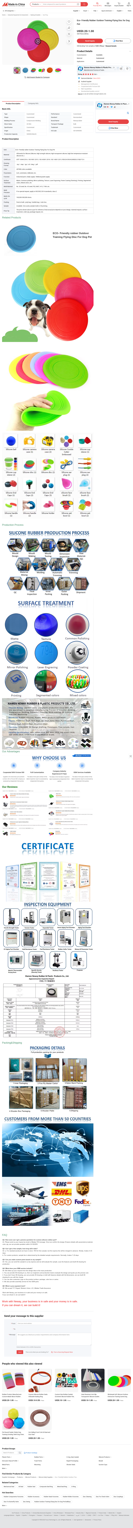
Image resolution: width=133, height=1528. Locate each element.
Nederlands (70, 1515)
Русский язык (48, 1515)
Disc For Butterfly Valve (11, 1502)
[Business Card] (128, 113)
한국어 (83, 1515)
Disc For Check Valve (102, 1497)
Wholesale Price (69, 1513)
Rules (129, 11)
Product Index (102, 1513)
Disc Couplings (118, 1497)
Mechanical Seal (9, 1487)
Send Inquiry (90, 41)
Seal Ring (45, 15)
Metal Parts (6, 1465)
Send (20, 1352)
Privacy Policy (97, 1520)
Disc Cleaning (87, 1497)
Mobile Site (111, 1513)
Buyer (85, 11)
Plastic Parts (6, 1457)
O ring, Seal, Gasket (72, 1457)
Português (32, 1515)
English (18, 1515)
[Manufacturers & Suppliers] (13, 4)
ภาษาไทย (100, 1515)
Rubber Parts (38, 1457)
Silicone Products (104, 1457)
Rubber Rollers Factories (71, 1497)
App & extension (106, 11)
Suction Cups (103, 1465)
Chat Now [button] (119, 41)
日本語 (89, 1515)
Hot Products (15, 1513)
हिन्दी (94, 1515)
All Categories (9, 11)
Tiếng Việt (114, 1515)
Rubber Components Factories (13, 1497)
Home (4, 15)
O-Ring (73, 1487)
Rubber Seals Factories (51, 1497)
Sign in (129, 5)
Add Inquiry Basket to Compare (38, 77)
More (4, 1505)
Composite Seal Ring (46, 1487)
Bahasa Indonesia (124, 1515)
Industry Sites (80, 1513)
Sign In (80, 94)
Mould (101, 1461)
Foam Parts (38, 1461)
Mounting (37, 1465)
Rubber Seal (31, 1487)
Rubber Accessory (33, 1497)
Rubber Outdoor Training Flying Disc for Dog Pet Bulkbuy (52, 1502)
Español (24, 1515)
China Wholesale (58, 1513)
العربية (77, 1515)
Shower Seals (70, 1465)
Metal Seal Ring (62, 1487)
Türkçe (107, 1515)
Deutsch (62, 1515)
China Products (26, 1513)
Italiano (56, 1515)
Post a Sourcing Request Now (62, 1352)
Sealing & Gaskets (35, 15)
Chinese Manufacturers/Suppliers (41, 1513)
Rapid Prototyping (72, 1461)
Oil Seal (20, 1487)
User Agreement (78, 1520)
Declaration (88, 1520)
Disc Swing (26, 1502)
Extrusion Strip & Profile (9, 1461)
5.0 (105, 107)
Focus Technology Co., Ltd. (53, 1520)
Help (94, 11)
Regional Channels (91, 1513)
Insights (119, 1513)
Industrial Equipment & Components (18, 15)
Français (39, 1515)
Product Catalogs (31, 1453)
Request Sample (111, 46)
